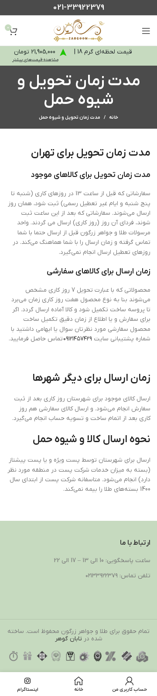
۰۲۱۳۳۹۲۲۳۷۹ (101, 576)
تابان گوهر (68, 639)
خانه (113, 117)
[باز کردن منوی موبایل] (146, 31)
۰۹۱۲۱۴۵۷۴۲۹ (78, 339)
